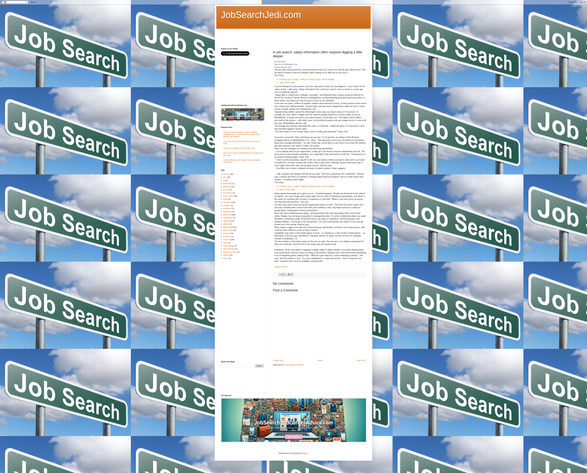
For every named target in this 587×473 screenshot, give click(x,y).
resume (226, 240)
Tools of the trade (287, 82)
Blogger (304, 453)
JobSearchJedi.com (261, 15)
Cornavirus (227, 193)
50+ (224, 177)
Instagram (227, 208)
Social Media (228, 246)
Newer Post (278, 360)
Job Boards (228, 218)
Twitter (226, 255)
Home (320, 360)
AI (224, 180)
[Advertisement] (276, 35)
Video (225, 258)
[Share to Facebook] (289, 274)
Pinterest (227, 233)
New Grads (228, 230)
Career (226, 190)
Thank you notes (230, 252)
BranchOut (227, 184)
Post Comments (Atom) (293, 365)
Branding (227, 187)
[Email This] (280, 274)
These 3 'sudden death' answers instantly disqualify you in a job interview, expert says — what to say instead (242, 134)
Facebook (227, 202)
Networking (228, 227)
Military (226, 224)
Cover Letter (228, 196)
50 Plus (226, 174)
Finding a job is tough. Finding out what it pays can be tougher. (307, 79)
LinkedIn (226, 221)
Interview (227, 215)
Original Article (280, 267)
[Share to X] (286, 274)
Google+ (226, 205)
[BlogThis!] (283, 274)
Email (225, 199)
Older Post (361, 360)
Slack (225, 243)
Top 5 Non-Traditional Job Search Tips (239, 148)
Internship (227, 212)
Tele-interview (229, 249)
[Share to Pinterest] (292, 274)
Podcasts (227, 237)
